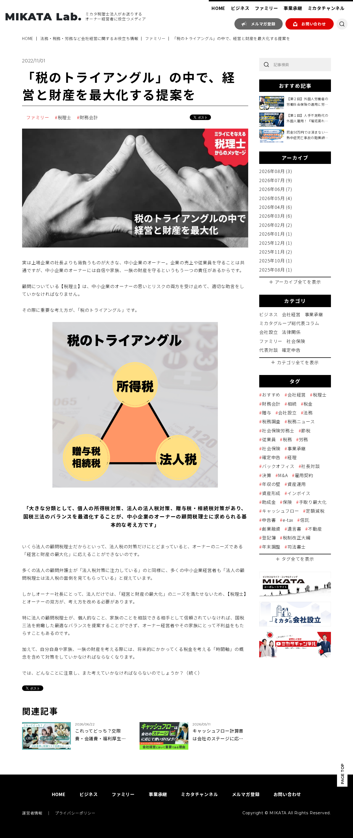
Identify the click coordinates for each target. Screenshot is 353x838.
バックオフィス (278, 466)
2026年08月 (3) (275, 171)
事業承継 (293, 8)
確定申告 (291, 350)
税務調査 (271, 421)
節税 (306, 430)
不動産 (315, 529)
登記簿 (269, 537)
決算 (266, 475)
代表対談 (268, 350)
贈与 (266, 412)
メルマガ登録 (263, 23)
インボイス (299, 493)
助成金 (269, 502)
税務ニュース (301, 421)
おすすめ (271, 395)
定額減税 (315, 511)
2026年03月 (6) (275, 216)
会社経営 (291, 314)
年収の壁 (271, 484)
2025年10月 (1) (275, 260)
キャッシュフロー (280, 511)
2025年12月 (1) (275, 243)
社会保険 (296, 341)
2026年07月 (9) (275, 180)
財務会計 (89, 117)
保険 (287, 502)
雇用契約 (304, 475)
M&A (283, 475)
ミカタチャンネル (326, 8)
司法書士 (296, 547)
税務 (287, 439)
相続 (291, 404)
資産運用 (296, 484)
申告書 (269, 520)
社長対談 (310, 466)
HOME (218, 8)
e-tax (288, 520)
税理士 (64, 117)
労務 (303, 439)
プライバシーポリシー (75, 813)
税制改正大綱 (297, 537)
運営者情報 (32, 813)
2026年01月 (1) (275, 234)
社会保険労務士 (278, 430)
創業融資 (271, 529)
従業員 (269, 439)
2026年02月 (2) (275, 225)
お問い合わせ (313, 23)
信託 (304, 520)
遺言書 (294, 529)
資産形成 (271, 493)
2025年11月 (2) (275, 252)
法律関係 (291, 332)
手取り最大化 (313, 502)
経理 (291, 457)
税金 (308, 404)
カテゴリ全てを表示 (298, 362)
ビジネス (240, 8)
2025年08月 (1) (275, 270)
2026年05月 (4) (275, 198)
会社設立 (268, 332)
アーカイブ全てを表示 (298, 282)
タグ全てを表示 (298, 559)
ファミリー (266, 8)
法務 (308, 412)
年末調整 (271, 547)
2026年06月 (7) (275, 189)
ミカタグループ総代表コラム (289, 323)
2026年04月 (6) (275, 207)
